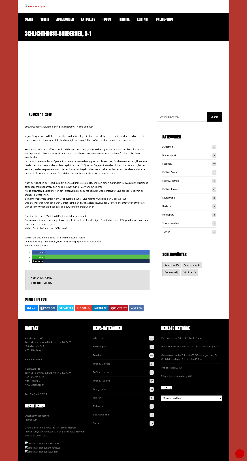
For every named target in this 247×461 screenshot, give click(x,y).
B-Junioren (171, 272)
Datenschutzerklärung (37, 415)
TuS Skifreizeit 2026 (172, 367)
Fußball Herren (170, 180)
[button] (38, 252)
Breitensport (169, 155)
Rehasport (168, 214)
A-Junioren (172, 265)
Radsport (167, 206)
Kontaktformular (34, 359)
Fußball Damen (170, 172)
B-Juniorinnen (192, 265)
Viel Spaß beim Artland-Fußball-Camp (181, 338)
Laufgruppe (168, 197)
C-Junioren (189, 272)
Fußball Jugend (170, 189)
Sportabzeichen (171, 223)
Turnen (166, 231)
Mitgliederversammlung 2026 (177, 376)
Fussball (47, 282)
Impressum (31, 419)
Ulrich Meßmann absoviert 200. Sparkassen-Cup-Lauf (190, 346)
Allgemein (168, 146)
